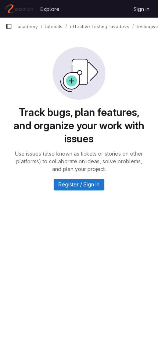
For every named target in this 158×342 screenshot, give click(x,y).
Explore (50, 9)
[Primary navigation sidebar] (9, 26)
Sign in (141, 9)
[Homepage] (19, 9)
